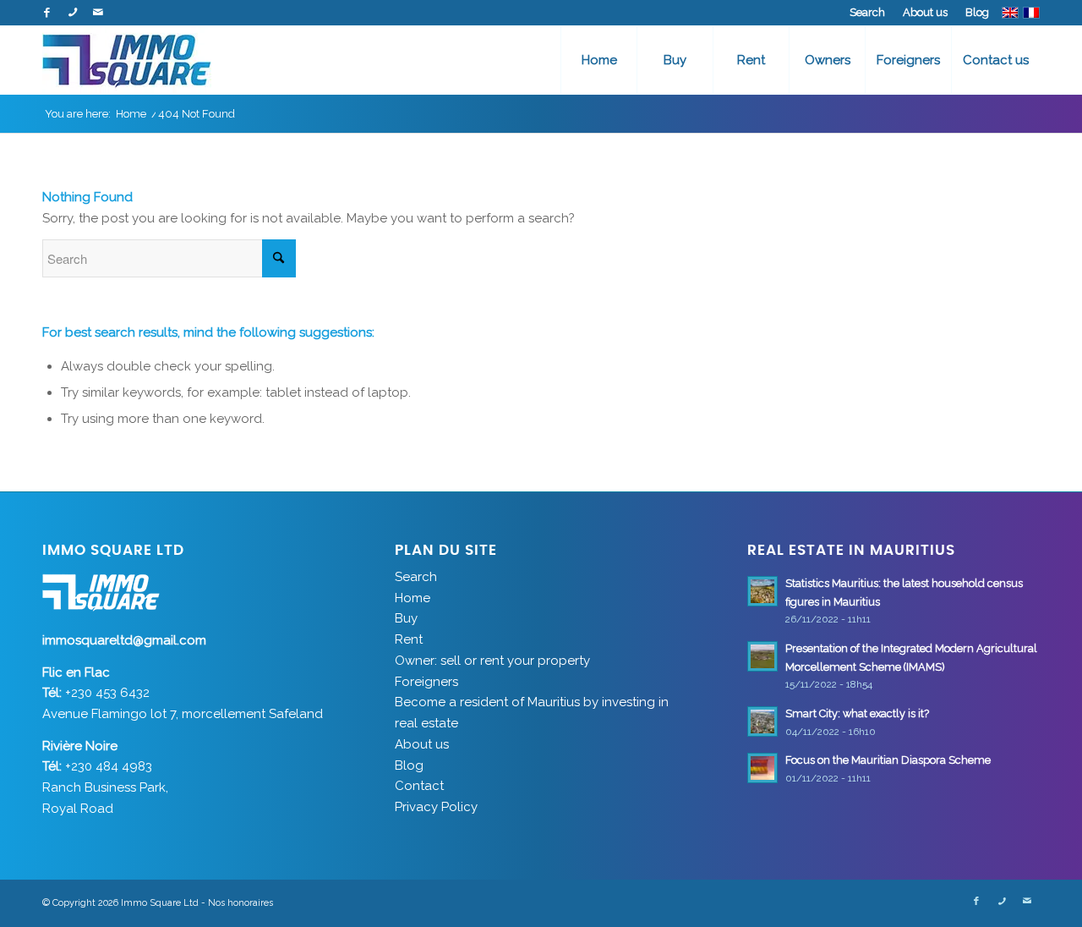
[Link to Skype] (72, 12)
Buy (406, 618)
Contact (419, 785)
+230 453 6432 (107, 692)
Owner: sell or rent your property (492, 660)
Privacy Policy (436, 807)
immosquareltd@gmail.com (124, 640)
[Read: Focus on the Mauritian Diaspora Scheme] (762, 768)
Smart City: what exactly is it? (857, 713)
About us (925, 12)
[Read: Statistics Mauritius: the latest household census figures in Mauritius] (762, 591)
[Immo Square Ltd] (126, 60)
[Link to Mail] (98, 12)
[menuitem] (867, 12)
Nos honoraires (240, 902)
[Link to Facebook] (47, 12)
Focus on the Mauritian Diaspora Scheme (888, 760)
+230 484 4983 (108, 766)
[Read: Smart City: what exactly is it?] (762, 721)
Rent (409, 639)
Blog (977, 12)
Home (412, 598)
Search (867, 12)
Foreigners (426, 681)
